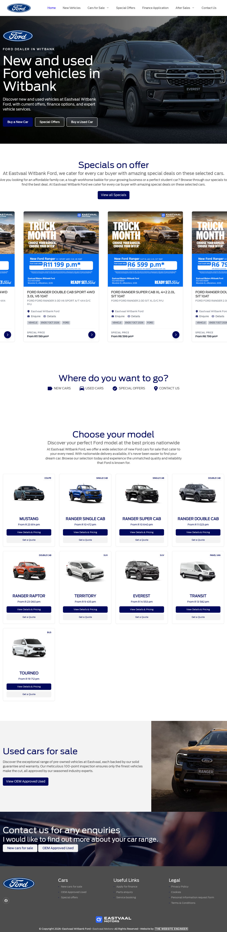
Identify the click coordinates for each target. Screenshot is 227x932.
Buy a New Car (17, 122)
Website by (163, 928)
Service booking (126, 897)
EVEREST (141, 596)
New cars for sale (20, 848)
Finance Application (155, 8)
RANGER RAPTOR (29, 596)
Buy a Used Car (82, 122)
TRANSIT (198, 596)
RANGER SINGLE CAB (85, 519)
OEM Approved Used (58, 848)
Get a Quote (29, 540)
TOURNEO (29, 673)
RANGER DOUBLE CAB (198, 519)
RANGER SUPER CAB (142, 519)
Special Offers (125, 8)
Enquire (18, 316)
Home (52, 8)
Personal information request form (192, 897)
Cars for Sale (96, 8)
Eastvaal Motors (103, 928)
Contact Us (209, 8)
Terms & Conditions (183, 902)
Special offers (69, 897)
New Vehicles (72, 8)
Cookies (176, 892)
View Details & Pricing (29, 532)
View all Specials (113, 195)
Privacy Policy (180, 886)
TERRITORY (85, 596)
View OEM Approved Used (25, 781)
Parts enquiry (124, 892)
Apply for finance (126, 886)
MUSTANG (29, 519)
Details (33, 316)
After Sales (183, 8)
